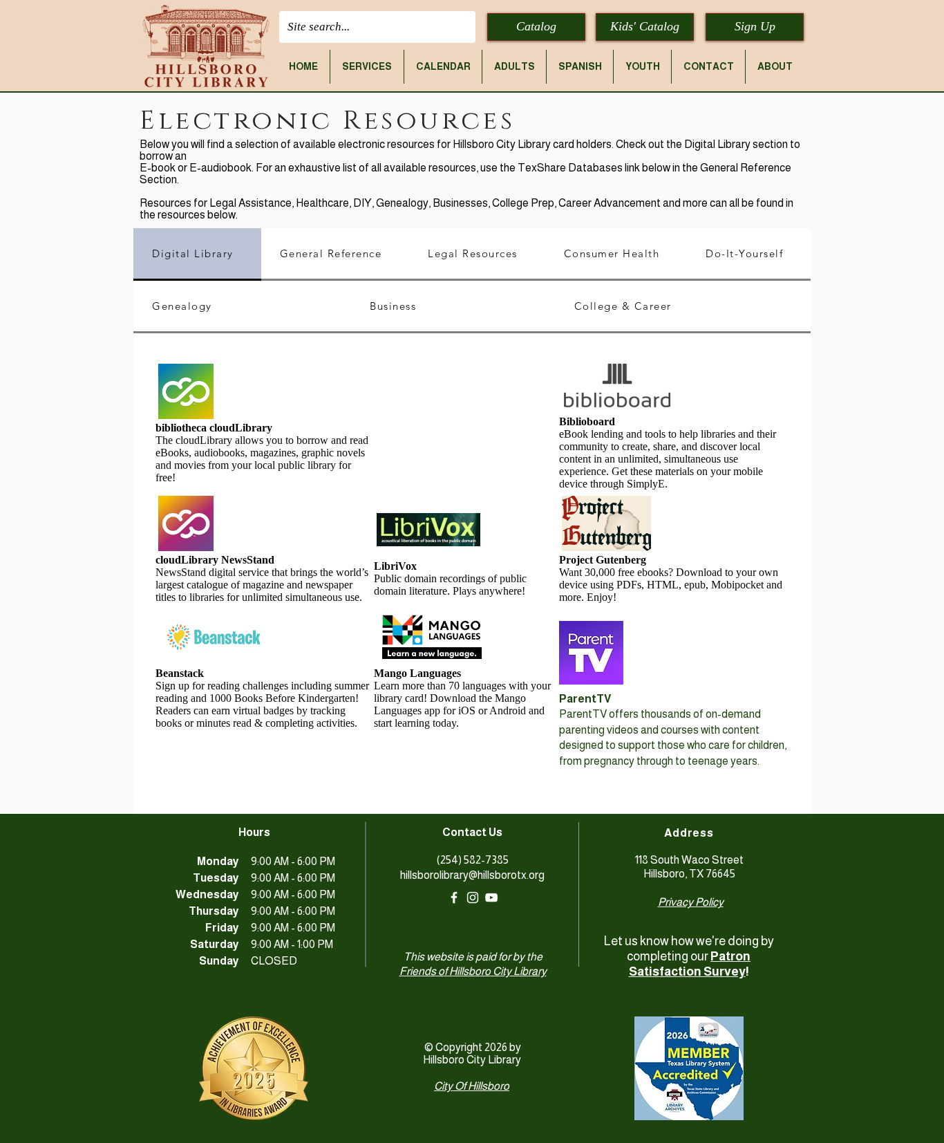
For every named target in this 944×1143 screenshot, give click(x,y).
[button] (367, 67)
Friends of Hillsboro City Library (473, 971)
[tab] (197, 254)
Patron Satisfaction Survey (690, 963)
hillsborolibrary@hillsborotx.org (472, 875)
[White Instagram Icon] (472, 897)
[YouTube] (491, 897)
